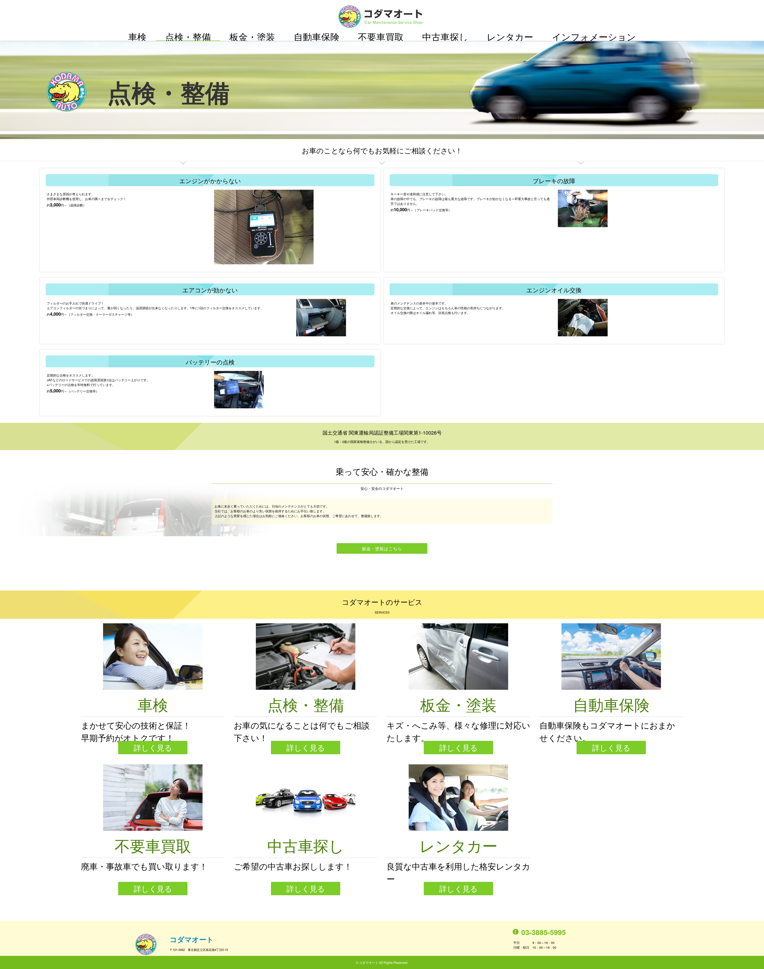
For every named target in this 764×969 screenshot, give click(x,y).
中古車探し (445, 36)
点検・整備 (188, 36)
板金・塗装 (252, 36)
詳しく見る (153, 747)
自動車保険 (316, 36)
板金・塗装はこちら (382, 548)
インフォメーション (594, 36)
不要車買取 (381, 36)
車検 (137, 36)
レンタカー (510, 36)
